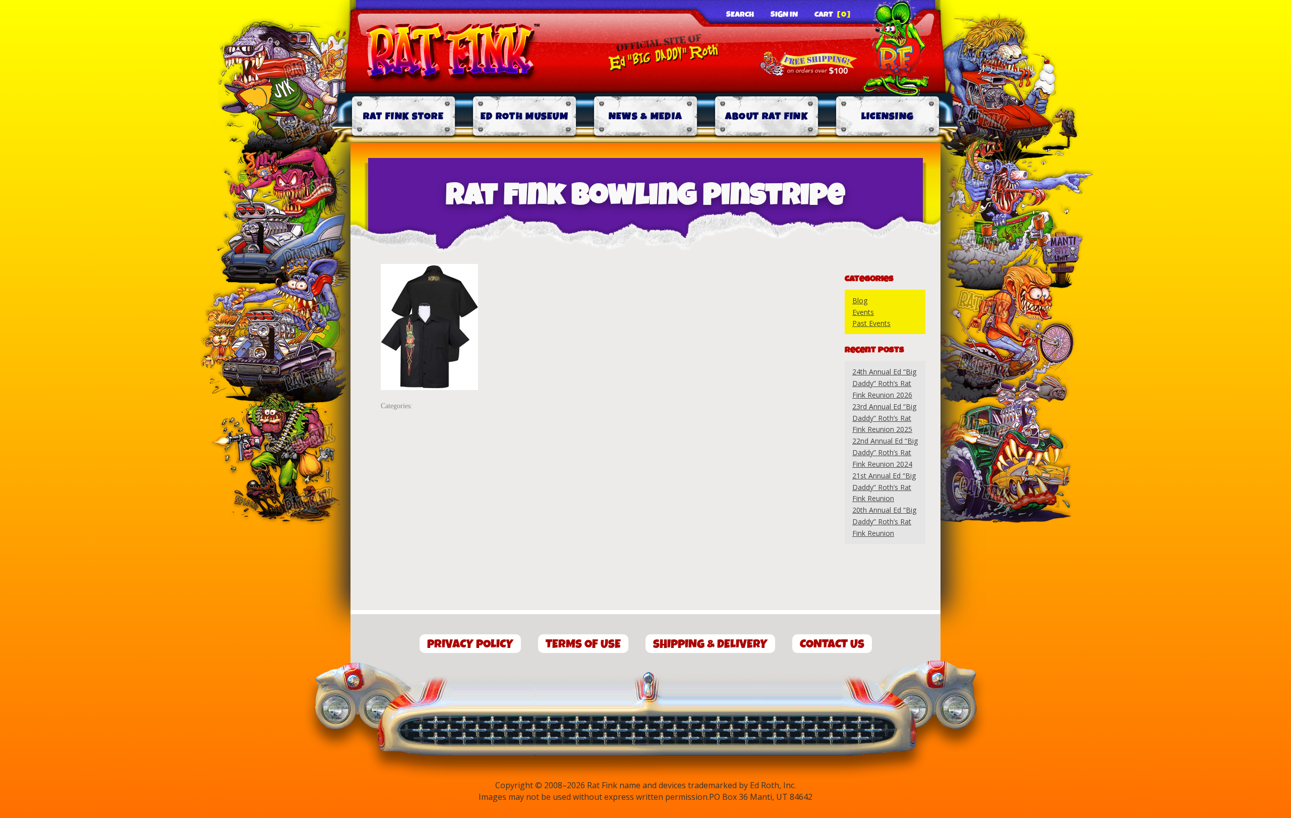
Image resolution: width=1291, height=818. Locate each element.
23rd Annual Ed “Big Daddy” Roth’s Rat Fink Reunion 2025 (884, 418)
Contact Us (832, 644)
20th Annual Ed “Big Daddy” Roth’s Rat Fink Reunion (884, 521)
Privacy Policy (470, 644)
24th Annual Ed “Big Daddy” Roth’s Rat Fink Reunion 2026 (884, 383)
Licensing (887, 116)
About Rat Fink (766, 116)
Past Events (871, 323)
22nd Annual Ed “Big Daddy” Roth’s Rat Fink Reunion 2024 (885, 452)
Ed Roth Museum (524, 116)
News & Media (646, 116)
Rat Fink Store (403, 116)
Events (863, 312)
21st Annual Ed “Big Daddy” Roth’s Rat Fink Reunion (884, 487)
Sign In (784, 14)
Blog (859, 300)
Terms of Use (583, 644)
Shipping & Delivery (710, 644)
